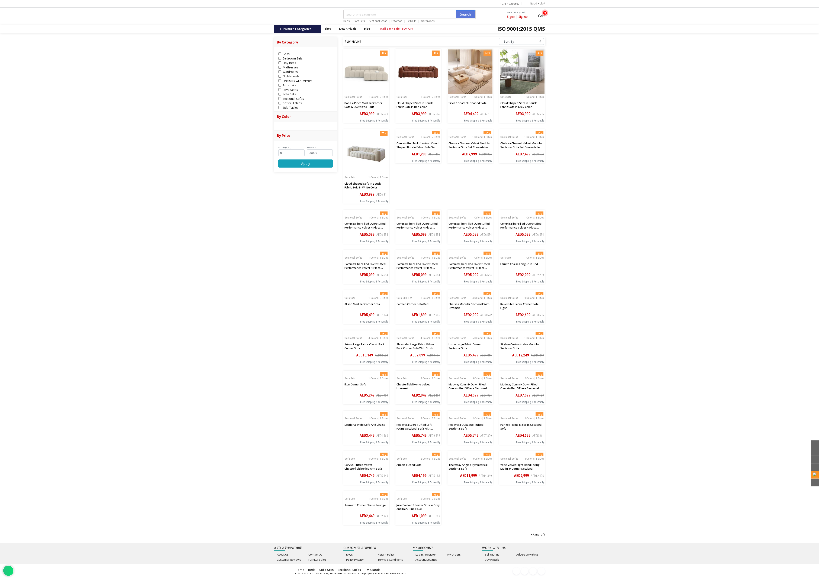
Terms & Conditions (390, 560)
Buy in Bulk (491, 560)
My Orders (453, 554)
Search (465, 14)
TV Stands (372, 570)
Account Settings (426, 560)
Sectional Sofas (378, 21)
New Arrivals (347, 28)
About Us (282, 554)
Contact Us (315, 554)
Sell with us (491, 554)
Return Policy (386, 554)
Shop (328, 28)
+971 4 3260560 (509, 4)
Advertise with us (527, 554)
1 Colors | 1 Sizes (482, 96)
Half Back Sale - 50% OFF (396, 28)
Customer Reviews (288, 560)
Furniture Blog (317, 560)
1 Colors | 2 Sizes (378, 96)
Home (299, 570)
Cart (541, 15)
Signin (511, 16)
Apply (305, 163)
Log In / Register (425, 554)
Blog (367, 28)
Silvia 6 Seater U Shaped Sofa (467, 103)
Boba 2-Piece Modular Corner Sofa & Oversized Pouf (363, 105)
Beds (346, 21)
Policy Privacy (355, 560)
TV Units (411, 21)
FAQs (349, 554)
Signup (523, 16)
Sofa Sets (359, 21)
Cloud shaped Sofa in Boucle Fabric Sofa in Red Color (415, 105)
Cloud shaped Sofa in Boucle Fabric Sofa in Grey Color (518, 105)
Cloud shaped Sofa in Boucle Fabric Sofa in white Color (363, 185)
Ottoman (396, 21)
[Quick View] (366, 97)
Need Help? (537, 3)
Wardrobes (427, 21)
